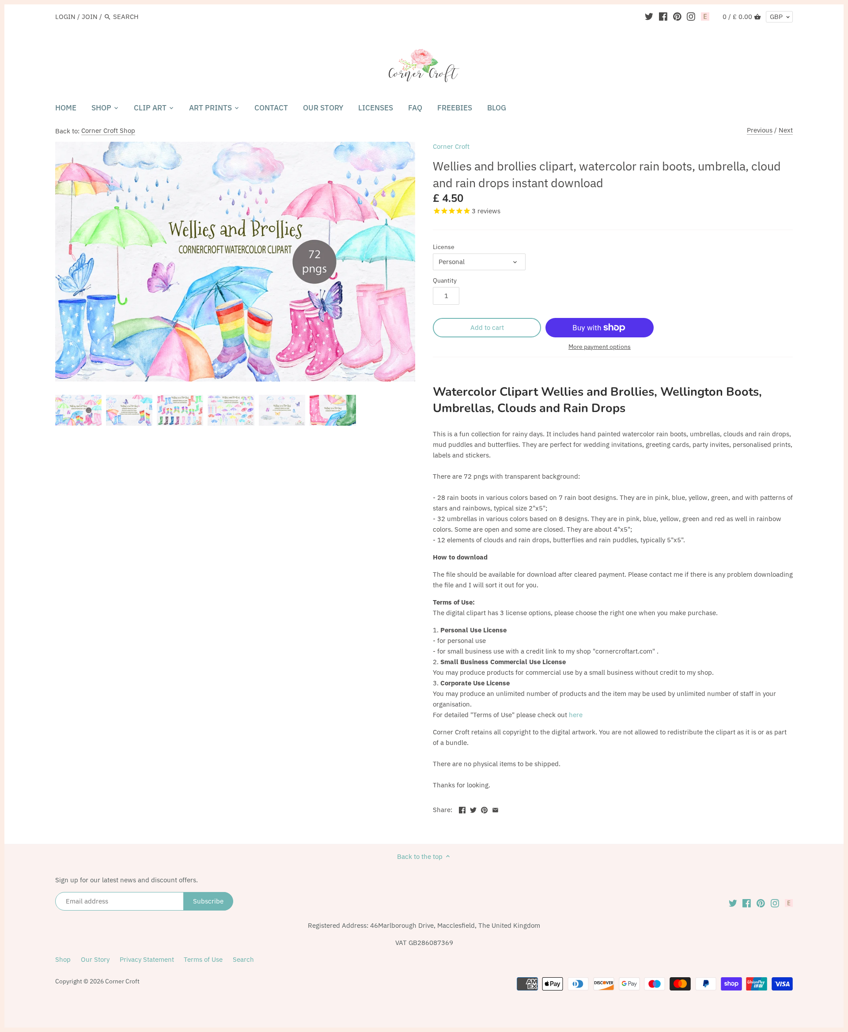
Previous (759, 130)
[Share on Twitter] (473, 809)
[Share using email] (495, 809)
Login (65, 16)
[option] (78, 410)
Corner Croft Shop (108, 130)
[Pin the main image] (484, 809)
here (576, 715)
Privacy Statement (147, 959)
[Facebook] (663, 16)
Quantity (445, 280)
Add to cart (487, 327)
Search (243, 959)
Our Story (95, 959)
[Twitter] (649, 16)
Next (786, 130)
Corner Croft (451, 146)
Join (90, 16)
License (443, 246)
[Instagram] (691, 16)
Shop (63, 959)
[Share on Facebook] (462, 809)
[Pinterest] (677, 16)
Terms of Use (203, 959)
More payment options (599, 347)
